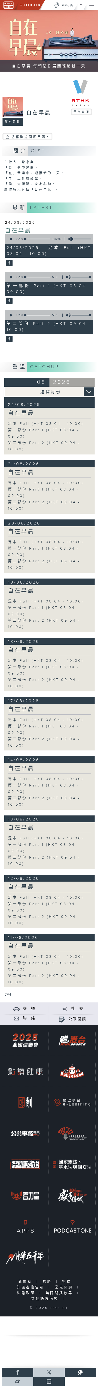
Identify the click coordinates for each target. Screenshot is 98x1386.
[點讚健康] (25, 1071)
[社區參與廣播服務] (72, 1133)
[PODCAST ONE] (72, 1226)
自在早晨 (18, 231)
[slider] (84, 239)
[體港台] (72, 1040)
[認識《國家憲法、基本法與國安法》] (72, 1164)
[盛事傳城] (72, 1195)
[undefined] (57, 5)
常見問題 (65, 1287)
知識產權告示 (31, 1287)
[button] (11, 239)
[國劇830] (25, 1102)
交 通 (29, 1009)
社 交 (77, 1009)
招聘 (48, 1282)
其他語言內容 (46, 1299)
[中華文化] (25, 1164)
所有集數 (13, 121)
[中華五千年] (25, 1257)
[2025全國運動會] (25, 1040)
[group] (69, 239)
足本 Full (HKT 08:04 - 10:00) (46, 424)
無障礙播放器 (60, 1293)
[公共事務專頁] (25, 1133)
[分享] (65, 1009)
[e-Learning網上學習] (72, 1102)
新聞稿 (26, 1282)
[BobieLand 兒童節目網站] (72, 1071)
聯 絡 (29, 1018)
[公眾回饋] (62, 1019)
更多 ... (9, 995)
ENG (65, 5)
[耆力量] (25, 1195)
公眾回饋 (77, 1019)
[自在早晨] (9, 263)
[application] (48, 239)
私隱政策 (27, 1293)
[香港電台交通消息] (17, 1009)
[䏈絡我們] (17, 1018)
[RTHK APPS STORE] (25, 1226)
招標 (67, 1282)
